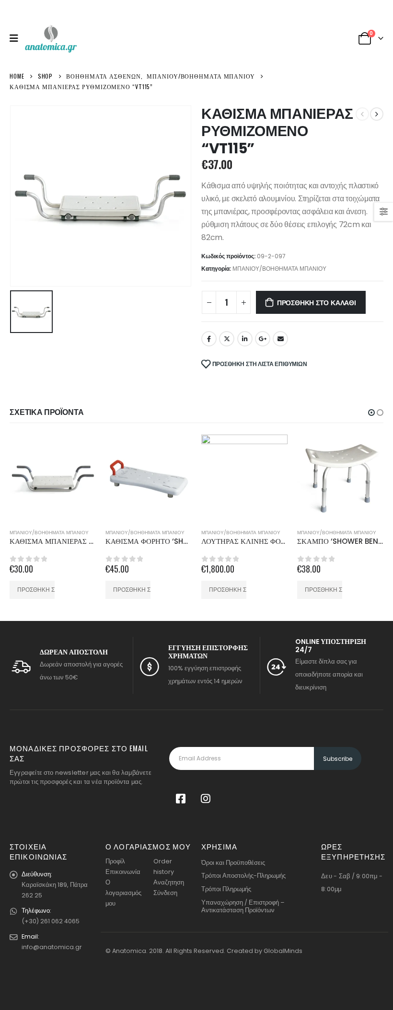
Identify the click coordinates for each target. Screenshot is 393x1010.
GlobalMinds (283, 951)
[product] (53, 478)
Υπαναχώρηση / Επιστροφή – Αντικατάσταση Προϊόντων (243, 906)
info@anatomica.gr (52, 947)
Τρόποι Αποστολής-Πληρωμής (243, 876)
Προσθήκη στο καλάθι (316, 302)
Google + (262, 338)
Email (280, 338)
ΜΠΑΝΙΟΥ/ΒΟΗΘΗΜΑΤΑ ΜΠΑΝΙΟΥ (279, 268)
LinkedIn (245, 338)
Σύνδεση (165, 893)
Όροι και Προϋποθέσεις (233, 863)
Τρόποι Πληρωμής (226, 889)
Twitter (226, 338)
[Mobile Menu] (17, 38)
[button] (371, 412)
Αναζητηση (168, 882)
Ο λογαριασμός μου (123, 892)
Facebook (209, 338)
